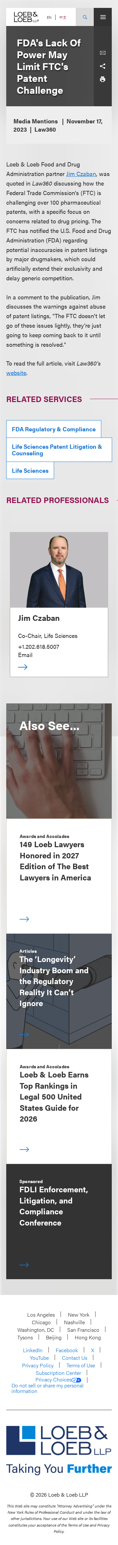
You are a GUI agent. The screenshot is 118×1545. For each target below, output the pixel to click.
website (16, 372)
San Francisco (83, 1329)
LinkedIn (33, 1350)
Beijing (54, 1337)
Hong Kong (88, 1337)
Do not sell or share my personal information (47, 1388)
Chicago (41, 1322)
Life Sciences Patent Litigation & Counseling (57, 449)
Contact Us (74, 1357)
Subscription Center (58, 1373)
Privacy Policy (37, 1365)
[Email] (102, 53)
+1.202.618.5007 (38, 646)
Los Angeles (41, 1314)
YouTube (39, 1357)
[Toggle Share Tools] (102, 66)
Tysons (25, 1337)
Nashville (74, 1322)
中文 (63, 17)
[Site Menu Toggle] (103, 17)
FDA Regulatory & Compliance (54, 429)
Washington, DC (35, 1329)
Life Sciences (30, 470)
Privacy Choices (53, 1379)
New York (78, 1314)
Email (25, 654)
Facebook (67, 1350)
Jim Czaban (81, 173)
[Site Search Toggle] (85, 17)
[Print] (102, 79)
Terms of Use (81, 1365)
